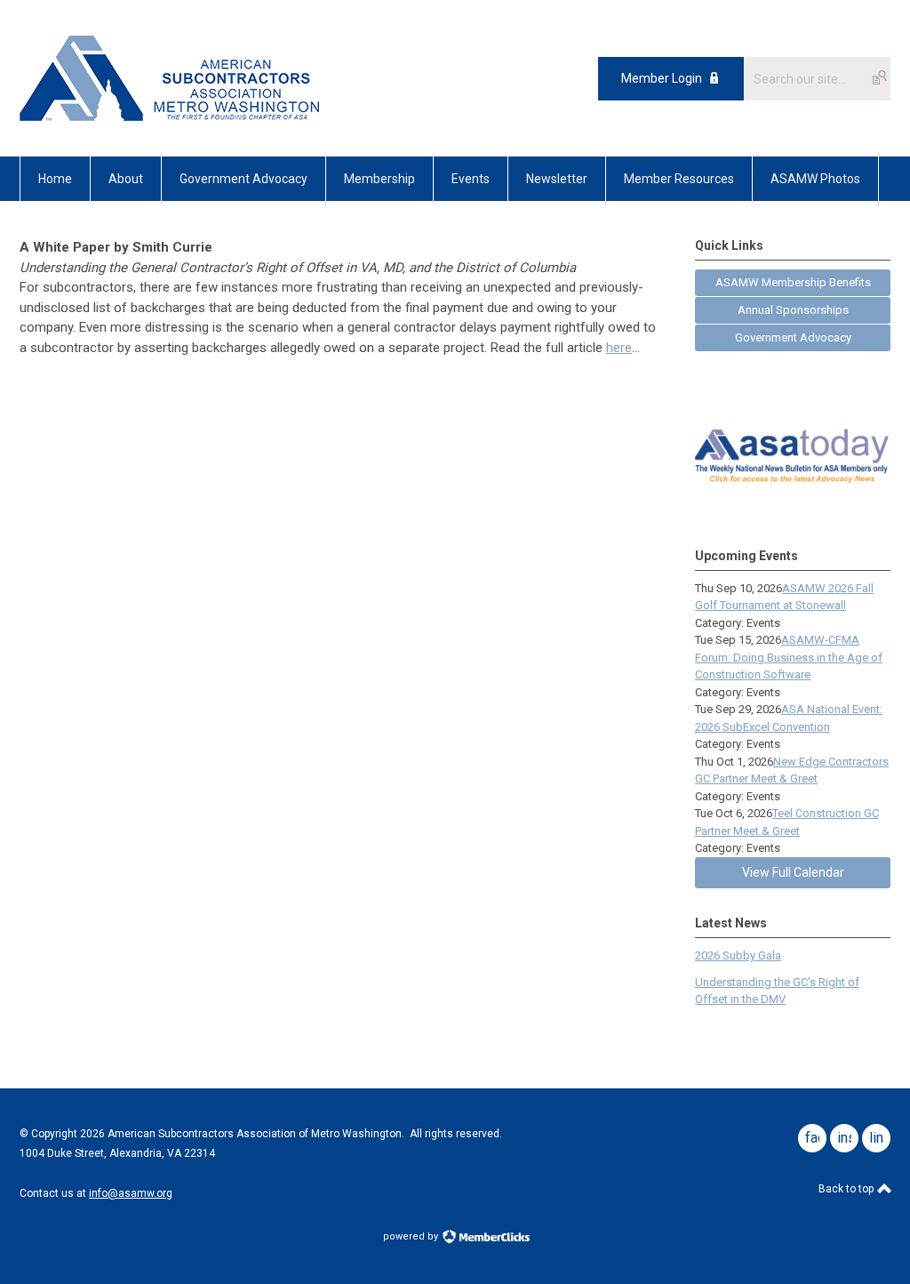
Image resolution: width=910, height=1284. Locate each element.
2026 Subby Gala (738, 955)
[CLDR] (169, 116)
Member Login (661, 78)
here (619, 348)
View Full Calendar (793, 872)
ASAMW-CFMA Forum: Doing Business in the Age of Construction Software (788, 657)
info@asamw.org (130, 1193)
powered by (412, 1236)
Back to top (847, 1189)
